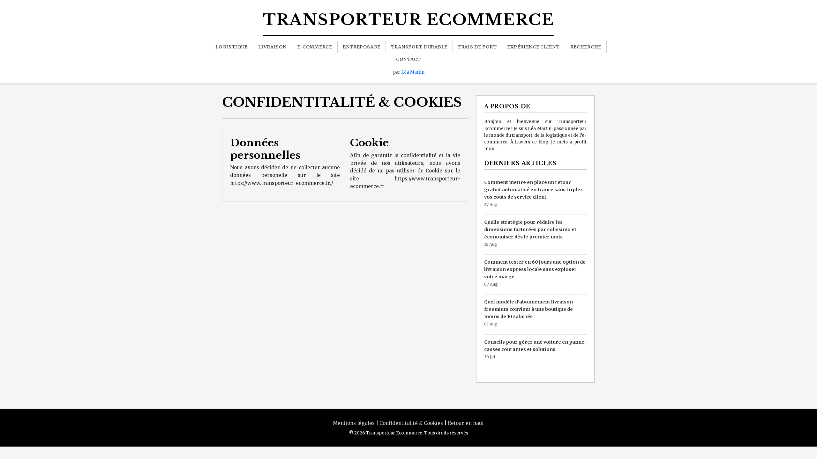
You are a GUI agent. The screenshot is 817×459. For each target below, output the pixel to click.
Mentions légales (354, 423)
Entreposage (361, 47)
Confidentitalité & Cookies (411, 423)
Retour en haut (466, 423)
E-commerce (314, 47)
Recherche (585, 47)
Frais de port (477, 47)
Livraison (272, 47)
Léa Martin (412, 72)
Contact (408, 59)
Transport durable (419, 47)
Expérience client (533, 47)
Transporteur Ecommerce (408, 19)
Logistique (231, 47)
